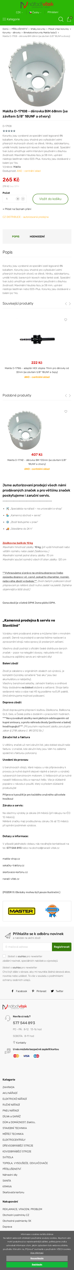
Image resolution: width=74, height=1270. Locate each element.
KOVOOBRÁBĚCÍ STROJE (17, 1151)
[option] (36, 443)
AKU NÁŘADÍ (10, 1093)
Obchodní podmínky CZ (16, 1215)
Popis (15, 236)
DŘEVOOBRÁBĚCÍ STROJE (18, 1145)
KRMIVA (7, 1186)
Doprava (7, 1226)
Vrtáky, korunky (37, 29)
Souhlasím (37, 1264)
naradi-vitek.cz (11, 878)
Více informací (36, 1253)
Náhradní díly (10, 1174)
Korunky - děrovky (11, 32)
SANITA (7, 1180)
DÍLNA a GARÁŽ (12, 1116)
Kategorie (13, 19)
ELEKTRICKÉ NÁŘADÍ (15, 1098)
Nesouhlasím (36, 1258)
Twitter (59, 991)
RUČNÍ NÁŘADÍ (11, 1104)
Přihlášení (52, 12)
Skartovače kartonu (13, 1192)
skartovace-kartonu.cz (15, 872)
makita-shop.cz (11, 858)
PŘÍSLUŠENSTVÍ (19, 29)
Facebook (21, 991)
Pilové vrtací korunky (58, 29)
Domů (5, 29)
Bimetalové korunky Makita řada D (40, 32)
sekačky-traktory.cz (13, 865)
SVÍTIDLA (8, 1157)
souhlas (22, 956)
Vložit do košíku (50, 199)
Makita (17, 166)
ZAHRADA (8, 1087)
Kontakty (20, 1042)
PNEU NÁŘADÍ (11, 1110)
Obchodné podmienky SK (17, 1220)
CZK (19, 12)
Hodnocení (37, 236)
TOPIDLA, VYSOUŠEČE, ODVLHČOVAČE (25, 1163)
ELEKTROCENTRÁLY (14, 1139)
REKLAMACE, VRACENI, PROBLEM (22, 1209)
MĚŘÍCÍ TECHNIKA (13, 1133)
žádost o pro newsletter (25, 956)
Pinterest (41, 991)
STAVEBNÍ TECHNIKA (15, 1128)
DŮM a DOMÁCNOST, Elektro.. (19, 1122)
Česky (36, 12)
